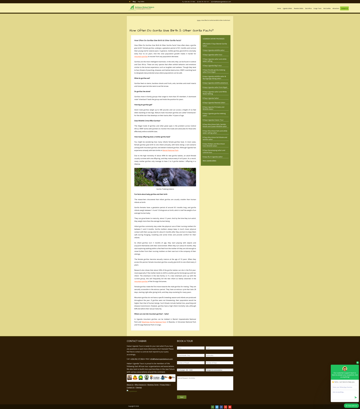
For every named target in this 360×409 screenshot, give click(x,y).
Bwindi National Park (170, 150)
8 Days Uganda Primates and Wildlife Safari (213, 108)
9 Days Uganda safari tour (212, 55)
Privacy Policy (165, 385)
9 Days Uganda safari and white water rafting (214, 60)
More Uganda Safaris (209, 160)
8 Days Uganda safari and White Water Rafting (215, 93)
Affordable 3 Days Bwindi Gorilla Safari (215, 45)
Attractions (336, 8)
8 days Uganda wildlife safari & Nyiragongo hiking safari (214, 77)
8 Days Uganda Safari (211, 98)
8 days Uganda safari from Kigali (215, 87)
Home (279, 8)
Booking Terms (153, 385)
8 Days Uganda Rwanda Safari (214, 102)
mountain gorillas (141, 56)
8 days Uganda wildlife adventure (215, 83)
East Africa (308, 8)
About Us (130, 385)
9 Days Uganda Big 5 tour (212, 65)
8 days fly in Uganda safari (213, 157)
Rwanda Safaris (298, 8)
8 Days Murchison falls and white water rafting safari (215, 132)
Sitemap (139, 387)
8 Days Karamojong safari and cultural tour (214, 151)
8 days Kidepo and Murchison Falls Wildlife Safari (214, 145)
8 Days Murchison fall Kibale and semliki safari (215, 138)
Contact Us (344, 8)
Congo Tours (317, 8)
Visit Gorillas (327, 8)
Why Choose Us (140, 385)
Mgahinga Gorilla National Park (154, 322)
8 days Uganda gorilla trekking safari (214, 114)
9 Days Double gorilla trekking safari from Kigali (214, 71)
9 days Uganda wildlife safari (214, 50)
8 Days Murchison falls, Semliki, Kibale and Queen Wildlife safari (215, 125)
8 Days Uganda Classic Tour (213, 120)
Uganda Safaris (287, 8)
